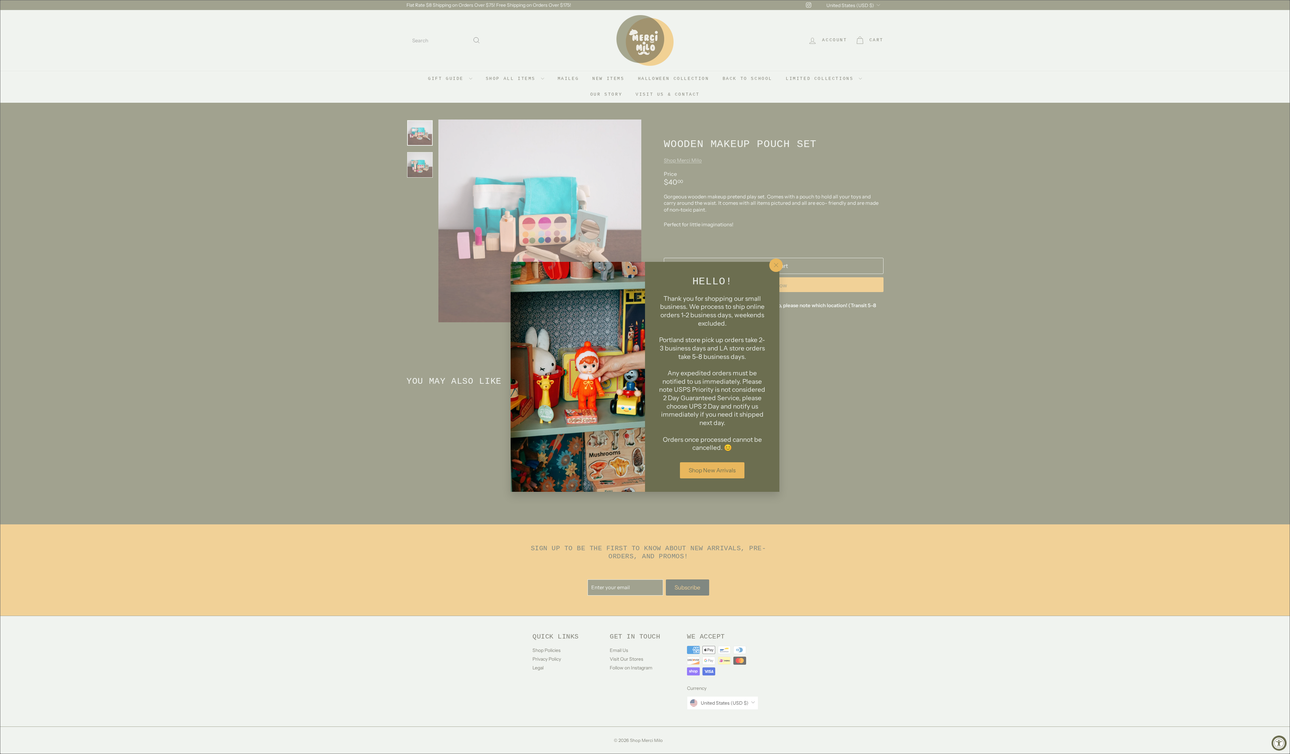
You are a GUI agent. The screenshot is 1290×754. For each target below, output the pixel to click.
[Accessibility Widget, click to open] (1279, 743)
